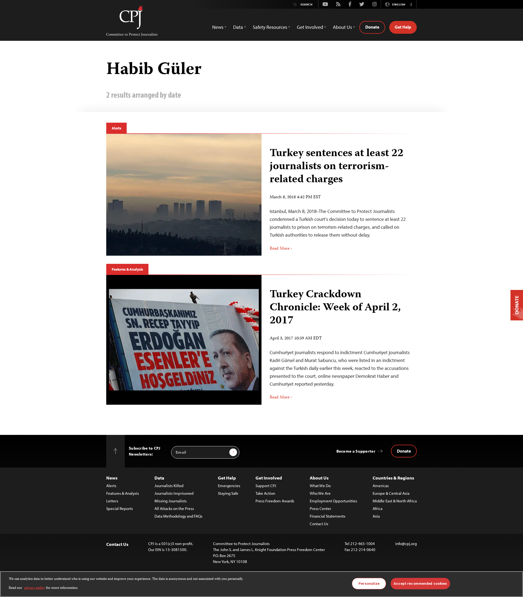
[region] (261, 584)
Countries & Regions (393, 478)
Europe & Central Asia (391, 493)
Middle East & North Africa (395, 500)
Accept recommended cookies (420, 583)
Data (159, 478)
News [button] (217, 27)
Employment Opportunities (333, 500)
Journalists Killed (168, 485)
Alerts (116, 128)
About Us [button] (342, 27)
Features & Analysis (127, 269)
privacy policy (34, 588)
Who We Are (320, 493)
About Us (319, 478)
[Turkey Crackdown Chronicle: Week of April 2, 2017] (184, 340)
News (111, 478)
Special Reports (119, 508)
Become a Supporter (355, 451)
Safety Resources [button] (270, 27)
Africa (377, 508)
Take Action (265, 493)
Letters (112, 500)
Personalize (368, 583)
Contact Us (319, 523)
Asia (376, 516)
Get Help (403, 27)
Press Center (320, 508)
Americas (381, 485)
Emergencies (229, 485)
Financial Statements (327, 516)
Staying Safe (228, 493)
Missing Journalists (170, 500)
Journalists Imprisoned (173, 493)
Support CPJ (266, 485)
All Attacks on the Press (174, 508)
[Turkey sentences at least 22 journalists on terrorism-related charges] (184, 195)
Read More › (281, 248)
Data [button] (238, 27)
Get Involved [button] (310, 27)
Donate (372, 27)
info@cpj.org (406, 543)
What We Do (320, 485)
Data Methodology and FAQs (178, 516)
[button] (411, 4)
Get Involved (269, 478)
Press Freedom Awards (275, 500)
